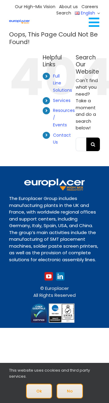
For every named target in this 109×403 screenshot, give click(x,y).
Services (62, 100)
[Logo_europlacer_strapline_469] (19, 22)
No (70, 391)
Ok (39, 391)
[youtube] (49, 276)
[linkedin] (60, 276)
